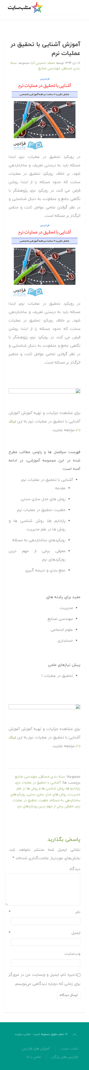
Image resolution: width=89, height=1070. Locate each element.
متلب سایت (69, 1048)
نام (44, 912)
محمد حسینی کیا (43, 63)
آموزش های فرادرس (36, 1048)
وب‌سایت (72, 953)
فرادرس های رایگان (64, 1057)
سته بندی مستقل (52, 776)
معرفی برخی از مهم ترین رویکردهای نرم (45, 806)
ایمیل (44, 933)
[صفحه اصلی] (26, 7)
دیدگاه (74, 869)
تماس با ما (33, 1057)
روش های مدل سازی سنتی (46, 794)
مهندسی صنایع (49, 68)
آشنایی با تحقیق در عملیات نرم (38, 782)
